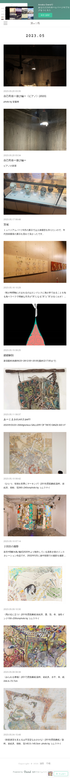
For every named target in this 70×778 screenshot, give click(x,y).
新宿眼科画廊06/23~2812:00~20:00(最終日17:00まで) (30, 360)
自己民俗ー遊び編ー (15, 160)
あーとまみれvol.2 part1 (17, 419)
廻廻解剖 (9, 355)
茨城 (6, 224)
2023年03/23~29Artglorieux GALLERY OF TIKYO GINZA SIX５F (35, 424)
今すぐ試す (45, 15)
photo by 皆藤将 (11, 101)
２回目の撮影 (11, 546)
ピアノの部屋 (10, 165)
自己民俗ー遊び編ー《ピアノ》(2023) (25, 96)
